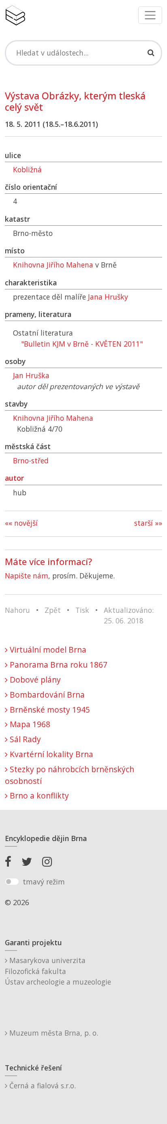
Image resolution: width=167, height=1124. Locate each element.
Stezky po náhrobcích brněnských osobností (69, 775)
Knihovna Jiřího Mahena (53, 265)
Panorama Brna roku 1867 (57, 664)
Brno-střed (31, 460)
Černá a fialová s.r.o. (41, 1085)
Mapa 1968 (29, 724)
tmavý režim (44, 881)
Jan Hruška (31, 375)
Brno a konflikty (38, 795)
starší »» (148, 523)
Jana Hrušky (108, 297)
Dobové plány (34, 679)
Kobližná (27, 169)
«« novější (21, 523)
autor (14, 478)
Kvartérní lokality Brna (50, 754)
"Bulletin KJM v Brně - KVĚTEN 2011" (82, 344)
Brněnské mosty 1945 (49, 709)
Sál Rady (24, 739)
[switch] (12, 881)
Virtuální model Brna (47, 649)
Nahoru (17, 610)
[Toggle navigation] (150, 15)
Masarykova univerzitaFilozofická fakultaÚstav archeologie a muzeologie (58, 971)
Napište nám (26, 575)
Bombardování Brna (46, 694)
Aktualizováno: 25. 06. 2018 (129, 615)
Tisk (82, 610)
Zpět (53, 610)
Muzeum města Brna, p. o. (52, 1033)
